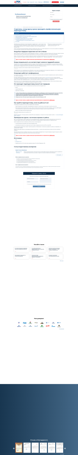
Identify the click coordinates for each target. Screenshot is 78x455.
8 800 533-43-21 (46, 1)
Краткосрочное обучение (18, 5)
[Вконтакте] (60, 2)
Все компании (62, 328)
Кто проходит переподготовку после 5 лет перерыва (24, 38)
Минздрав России (18, 141)
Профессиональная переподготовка (48, 5)
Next (64, 448)
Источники (17, 41)
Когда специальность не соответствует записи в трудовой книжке (26, 36)
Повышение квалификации (32, 5)
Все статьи (61, 260)
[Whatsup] (63, 2)
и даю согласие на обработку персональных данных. (56, 19)
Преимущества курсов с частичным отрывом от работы (25, 40)
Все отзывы (62, 454)
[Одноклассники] (61, 2)
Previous (13, 448)
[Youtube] (62, 2)
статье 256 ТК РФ (48, 77)
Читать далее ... (59, 154)
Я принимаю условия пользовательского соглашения (56, 19)
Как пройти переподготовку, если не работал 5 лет (24, 39)
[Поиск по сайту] (50, 2)
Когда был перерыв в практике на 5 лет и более (23, 35)
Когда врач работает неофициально (21, 37)
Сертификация (61, 5)
